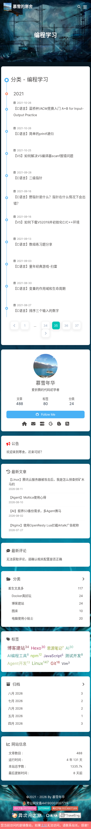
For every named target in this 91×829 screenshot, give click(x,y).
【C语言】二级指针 (27, 178)
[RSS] (67, 423)
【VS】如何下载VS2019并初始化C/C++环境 (46, 222)
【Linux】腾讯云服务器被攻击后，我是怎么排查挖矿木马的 (46, 482)
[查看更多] (83, 579)
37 (77, 325)
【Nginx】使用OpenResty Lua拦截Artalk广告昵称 (44, 525)
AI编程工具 (18, 655)
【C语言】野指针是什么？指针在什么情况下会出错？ (49, 200)
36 (66, 325)
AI (69, 648)
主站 (44, 825)
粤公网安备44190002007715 (47, 803)
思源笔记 (55, 648)
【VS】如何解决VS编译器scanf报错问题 (43, 156)
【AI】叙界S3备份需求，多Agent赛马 (35, 511)
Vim (66, 663)
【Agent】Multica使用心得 (27, 497)
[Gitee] (51, 423)
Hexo (38, 648)
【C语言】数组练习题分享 (32, 244)
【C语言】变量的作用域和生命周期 (39, 289)
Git (55, 663)
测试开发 (74, 655)
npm (36, 655)
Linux (40, 663)
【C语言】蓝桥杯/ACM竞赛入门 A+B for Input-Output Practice (48, 112)
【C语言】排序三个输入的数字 (36, 311)
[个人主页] (24, 423)
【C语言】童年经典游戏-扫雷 (35, 267)
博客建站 (18, 648)
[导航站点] (42, 423)
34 (45, 325)
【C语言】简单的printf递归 (33, 134)
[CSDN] (59, 423)
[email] (33, 423)
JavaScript (53, 655)
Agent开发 (18, 663)
